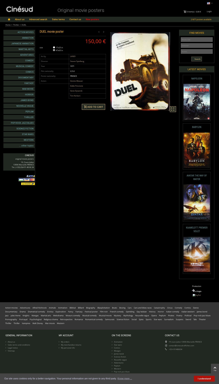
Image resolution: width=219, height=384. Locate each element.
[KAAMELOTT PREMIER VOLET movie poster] (197, 254)
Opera (154, 315)
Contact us (75, 19)
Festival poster (91, 311)
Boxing (122, 307)
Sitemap (11, 351)
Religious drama (51, 319)
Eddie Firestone (76, 86)
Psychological (36, 319)
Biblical (73, 307)
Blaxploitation (103, 307)
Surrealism (169, 319)
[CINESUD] (19, 8)
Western (29, 140)
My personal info (67, 348)
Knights (26, 315)
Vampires (26, 323)
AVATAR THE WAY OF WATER (197, 177)
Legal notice (12, 348)
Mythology (128, 315)
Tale (195, 319)
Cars (130, 307)
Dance (196, 307)
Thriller (16, 25)
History (152, 311)
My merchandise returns (70, 345)
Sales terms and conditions (18, 345)
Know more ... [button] (125, 378)
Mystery (117, 315)
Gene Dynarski (76, 91)
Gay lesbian (142, 311)
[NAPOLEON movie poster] (197, 101)
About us (19, 19)
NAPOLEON (196, 78)
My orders (64, 342)
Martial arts (26, 49)
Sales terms (58, 19)
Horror (29, 94)
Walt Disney (37, 323)
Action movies (26, 32)
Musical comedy (25, 66)
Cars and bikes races (143, 307)
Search (197, 59)
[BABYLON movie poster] (197, 150)
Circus (170, 307)
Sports (149, 319)
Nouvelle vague (25, 106)
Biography (90, 307)
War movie (28, 89)
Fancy (70, 311)
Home (8, 25)
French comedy (117, 311)
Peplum (29, 111)
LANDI (72, 56)
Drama (23, 311)
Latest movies (197, 69)
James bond (27, 100)
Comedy (29, 60)
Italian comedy (172, 311)
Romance (79, 319)
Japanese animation (22, 43)
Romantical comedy (94, 319)
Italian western (188, 311)
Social (134, 319)
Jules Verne (15, 315)
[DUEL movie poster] (143, 71)
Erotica (50, 311)
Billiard (81, 307)
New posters (92, 19)
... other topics (26, 145)
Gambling (130, 311)
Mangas (35, 315)
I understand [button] (204, 378)
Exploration (61, 311)
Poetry (179, 315)
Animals (52, 307)
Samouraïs (109, 319)
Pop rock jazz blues (22, 123)
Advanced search (38, 19)
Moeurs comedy (73, 315)
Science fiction (25, 128)
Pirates (171, 315)
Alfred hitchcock (39, 307)
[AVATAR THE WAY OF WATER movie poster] (197, 202)
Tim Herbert (75, 95)
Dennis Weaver (76, 81)
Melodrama (58, 315)
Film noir (104, 311)
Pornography (11, 319)
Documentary (26, 77)
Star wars (28, 134)
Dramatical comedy (36, 311)
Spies (141, 319)
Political (188, 315)
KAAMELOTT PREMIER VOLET (197, 229)
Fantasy (29, 83)
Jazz (6, 315)
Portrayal (23, 319)
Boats (114, 307)
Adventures (27, 55)
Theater (202, 319)
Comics (30, 72)
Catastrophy (159, 307)
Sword (188, 319)
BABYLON (196, 127)
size (41, 47)
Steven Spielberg (77, 61)
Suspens (179, 319)
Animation (28, 38)
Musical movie (105, 315)
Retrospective (66, 319)
